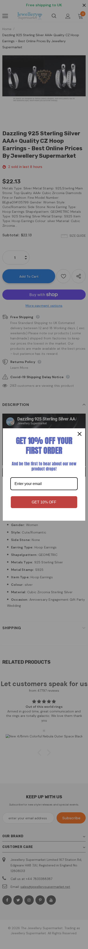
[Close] (79, 434)
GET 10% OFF (44, 502)
